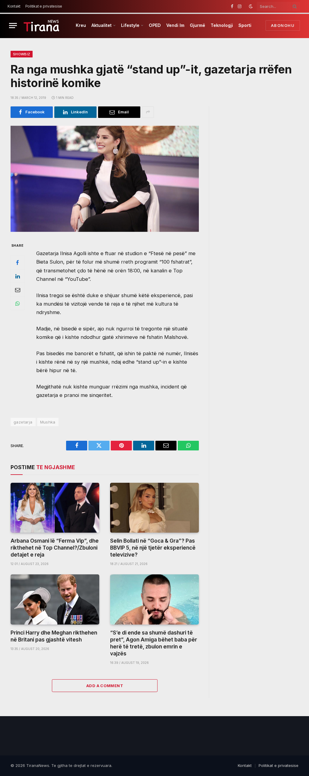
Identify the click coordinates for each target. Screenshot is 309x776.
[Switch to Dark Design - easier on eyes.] (250, 6)
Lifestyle (130, 25)
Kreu (81, 25)
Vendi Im (175, 25)
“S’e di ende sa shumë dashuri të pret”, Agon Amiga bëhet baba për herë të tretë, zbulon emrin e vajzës (153, 643)
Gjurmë (197, 25)
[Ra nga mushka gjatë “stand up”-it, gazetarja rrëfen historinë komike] (105, 179)
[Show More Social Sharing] (148, 112)
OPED (155, 25)
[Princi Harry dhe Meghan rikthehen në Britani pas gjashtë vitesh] (55, 599)
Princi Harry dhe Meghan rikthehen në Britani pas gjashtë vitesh (54, 636)
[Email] (17, 290)
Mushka (48, 422)
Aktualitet (101, 25)
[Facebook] (17, 262)
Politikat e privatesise (43, 6)
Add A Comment (104, 685)
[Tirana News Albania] (41, 25)
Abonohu (283, 25)
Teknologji (222, 25)
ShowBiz (21, 54)
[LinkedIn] (17, 276)
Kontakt (14, 6)
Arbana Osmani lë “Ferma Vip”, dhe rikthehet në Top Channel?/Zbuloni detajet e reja (55, 548)
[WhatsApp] (17, 303)
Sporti (244, 25)
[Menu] (13, 25)
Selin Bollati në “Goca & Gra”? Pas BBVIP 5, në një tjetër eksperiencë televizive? (153, 548)
